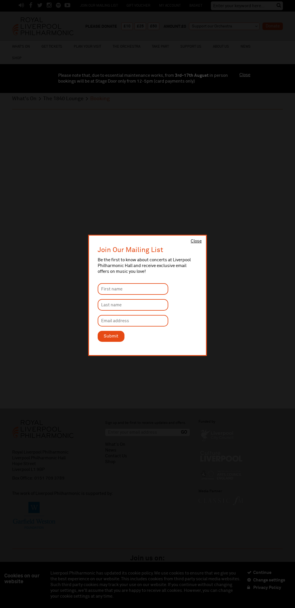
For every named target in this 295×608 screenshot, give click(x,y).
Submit (111, 336)
